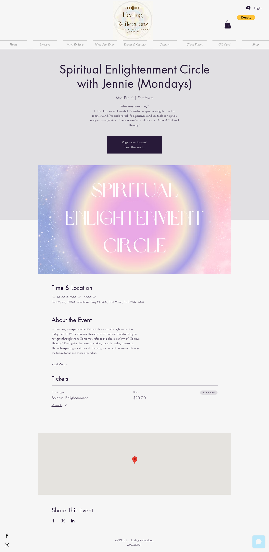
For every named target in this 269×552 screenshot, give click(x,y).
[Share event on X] (63, 520)
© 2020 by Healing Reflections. (134, 540)
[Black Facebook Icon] (7, 536)
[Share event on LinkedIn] (73, 520)
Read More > (59, 364)
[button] (246, 17)
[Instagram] (7, 545)
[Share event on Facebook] (53, 520)
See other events (134, 147)
